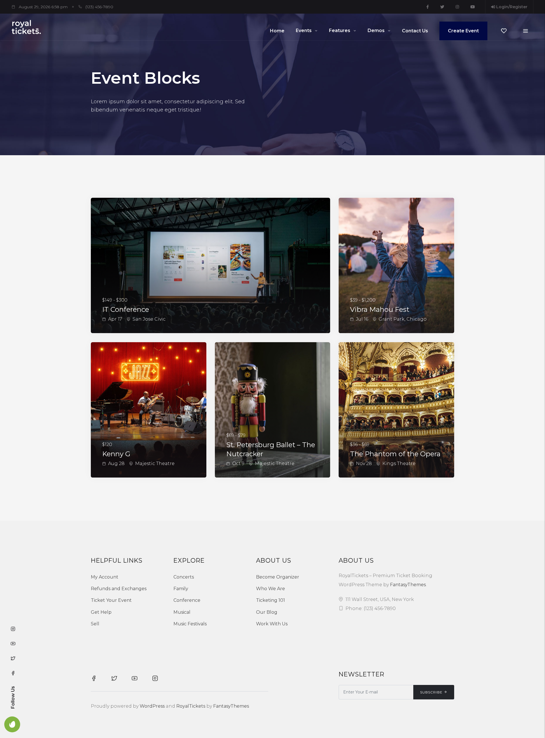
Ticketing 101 (270, 600)
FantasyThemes (408, 584)
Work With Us (272, 623)
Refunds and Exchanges (118, 588)
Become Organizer (277, 577)
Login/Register (511, 6)
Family (180, 588)
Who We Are (270, 588)
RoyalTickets (190, 706)
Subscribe (431, 692)
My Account (104, 577)
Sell (95, 623)
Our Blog (266, 612)
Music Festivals (190, 623)
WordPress (152, 706)
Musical (181, 612)
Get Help (101, 612)
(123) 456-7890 (99, 6)
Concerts (183, 577)
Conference (186, 600)
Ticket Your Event (111, 600)
